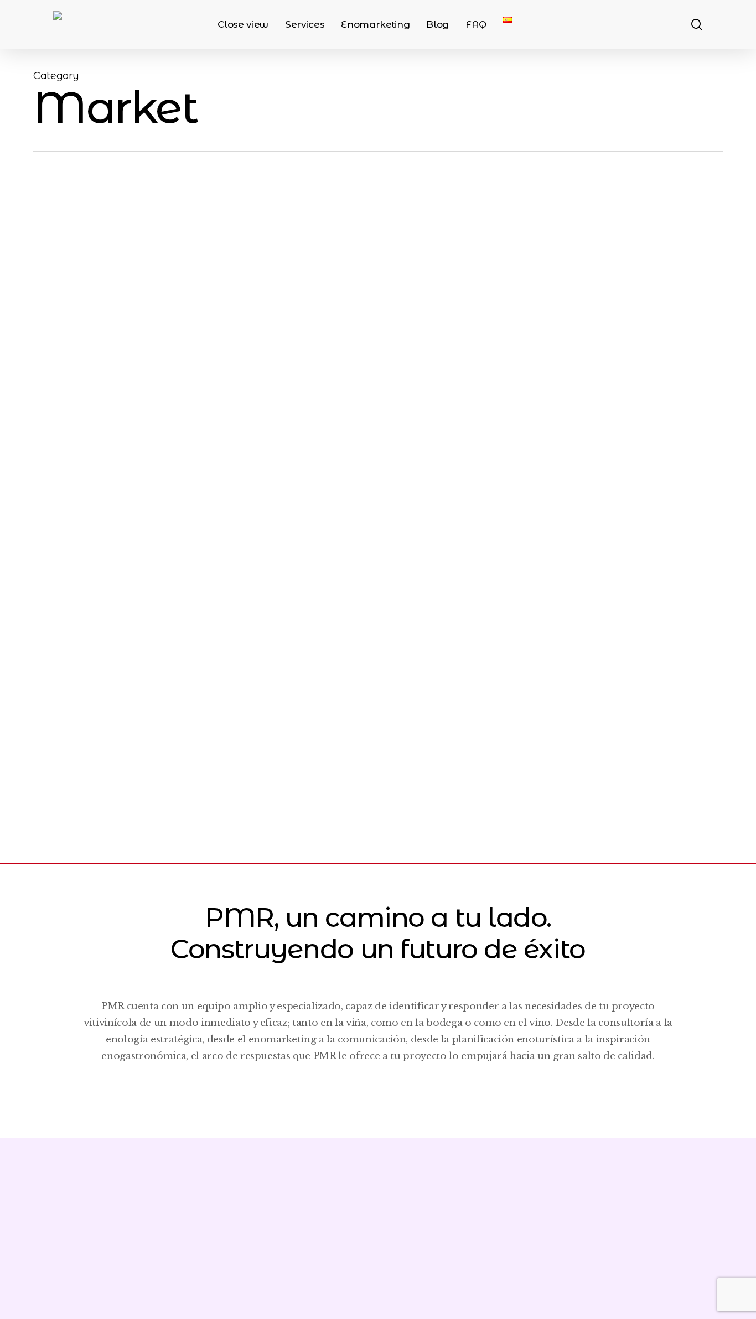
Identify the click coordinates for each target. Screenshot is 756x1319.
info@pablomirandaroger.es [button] (118, 1283)
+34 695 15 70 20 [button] (80, 1254)
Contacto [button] (674, 1255)
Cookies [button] (613, 1255)
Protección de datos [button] (523, 1255)
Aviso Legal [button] (423, 1255)
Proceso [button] (371, 1092)
